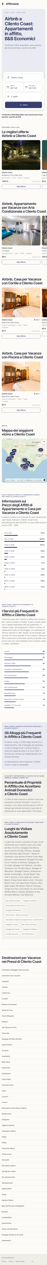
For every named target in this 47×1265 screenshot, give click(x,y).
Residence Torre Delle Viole (12, 175)
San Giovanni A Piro (9, 1027)
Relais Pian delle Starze (10, 322)
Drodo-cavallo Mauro (10, 1229)
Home (6, 12)
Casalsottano (7, 1217)
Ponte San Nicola (8, 1148)
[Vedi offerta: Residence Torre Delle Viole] (21, 155)
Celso (4, 1091)
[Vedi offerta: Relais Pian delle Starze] (21, 302)
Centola (5, 987)
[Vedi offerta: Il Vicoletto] (21, 231)
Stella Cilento (7, 1189)
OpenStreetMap (38, 480)
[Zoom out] (44, 444)
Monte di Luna (7, 1010)
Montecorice (6, 1114)
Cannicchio (6, 1068)
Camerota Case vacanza (11, 976)
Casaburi (5, 981)
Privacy (4, 1261)
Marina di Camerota (9, 1004)
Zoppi (4, 1194)
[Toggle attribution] (44, 480)
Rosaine (5, 1212)
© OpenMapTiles (21, 480)
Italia (12, 12)
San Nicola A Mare (9, 1171)
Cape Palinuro (7, 1045)
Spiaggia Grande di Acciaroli (12, 1235)
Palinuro (5, 1022)
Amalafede (6, 1056)
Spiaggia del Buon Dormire (12, 1039)
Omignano (5, 1119)
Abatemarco (6, 1240)
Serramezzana (7, 1183)
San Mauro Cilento (9, 1166)
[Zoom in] (44, 441)
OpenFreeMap (10, 480)
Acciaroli (5, 1050)
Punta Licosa (7, 1154)
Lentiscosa (6, 993)
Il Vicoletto (6, 251)
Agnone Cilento (7, 1200)
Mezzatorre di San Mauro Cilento (14, 1108)
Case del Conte (7, 1085)
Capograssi (6, 1073)
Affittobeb (12, 3)
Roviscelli (5, 1160)
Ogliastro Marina (8, 1125)
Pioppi (4, 1137)
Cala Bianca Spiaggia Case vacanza (15, 970)
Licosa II (5, 1096)
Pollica (4, 1143)
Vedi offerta (21, 186)
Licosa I (5, 1102)
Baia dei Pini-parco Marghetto (13, 1206)
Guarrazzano (6, 1223)
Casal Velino (6, 1079)
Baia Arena (6, 1062)
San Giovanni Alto (8, 1177)
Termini (11, 1261)
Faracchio (5, 1033)
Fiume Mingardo (8, 1016)
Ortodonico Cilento (9, 1131)
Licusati (5, 999)
